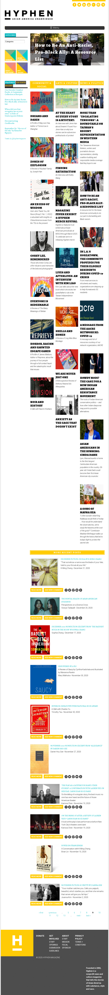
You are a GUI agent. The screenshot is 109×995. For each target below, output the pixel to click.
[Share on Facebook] (66, 590)
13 (64, 916)
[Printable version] (80, 590)
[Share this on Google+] (73, 590)
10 (99, 913)
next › (79, 916)
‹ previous (52, 913)
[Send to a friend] (76, 590)
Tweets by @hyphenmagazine (15, 139)
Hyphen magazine (17, 943)
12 (57, 916)
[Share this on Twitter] (69, 590)
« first (41, 913)
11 (50, 916)
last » (88, 916)
